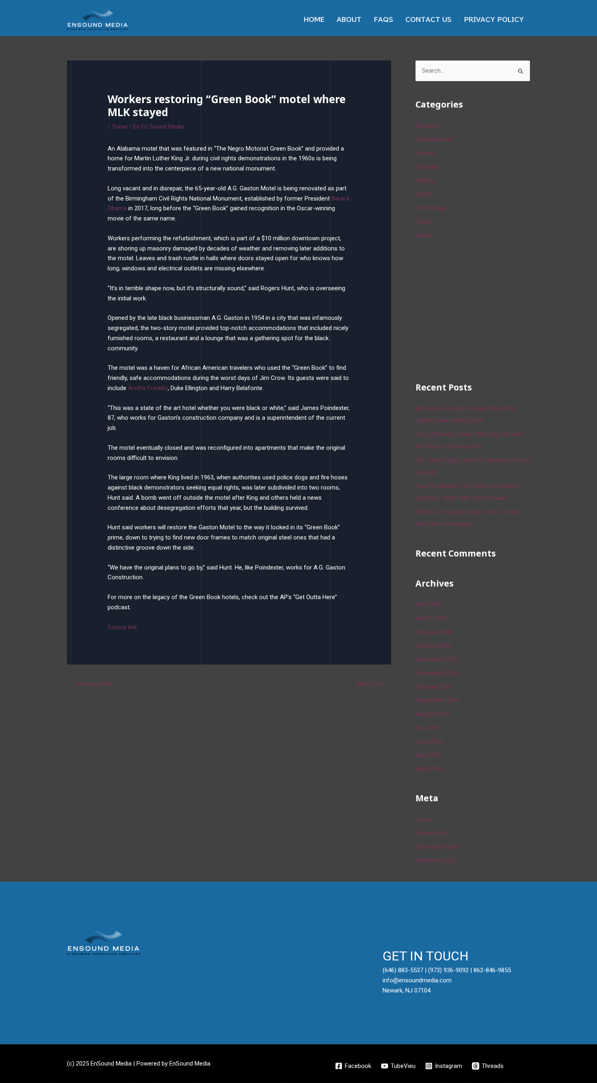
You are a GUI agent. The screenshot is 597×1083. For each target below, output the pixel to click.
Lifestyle (426, 166)
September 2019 (437, 700)
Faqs (383, 20)
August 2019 (432, 714)
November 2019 (436, 673)
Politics (425, 180)
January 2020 (433, 645)
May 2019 (428, 755)
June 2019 (429, 741)
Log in (423, 819)
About (349, 20)
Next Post (373, 684)
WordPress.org (435, 860)
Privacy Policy (494, 20)
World (423, 235)
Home (314, 20)
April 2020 (428, 604)
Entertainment (434, 139)
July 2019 (428, 727)
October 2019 (433, 686)
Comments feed (437, 846)
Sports (424, 194)
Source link (122, 627)
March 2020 (431, 618)
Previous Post (90, 684)
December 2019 (436, 659)
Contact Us (428, 20)
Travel (120, 126)
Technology (430, 207)
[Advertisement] (476, 309)
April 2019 (428, 768)
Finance (425, 153)
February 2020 (434, 632)
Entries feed (431, 833)
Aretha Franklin (148, 388)
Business (427, 125)
